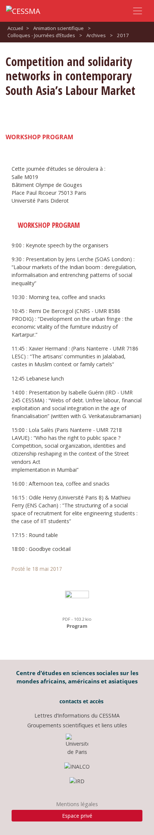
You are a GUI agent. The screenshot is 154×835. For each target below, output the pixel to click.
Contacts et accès (81, 701)
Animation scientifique (58, 28)
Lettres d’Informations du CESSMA (77, 715)
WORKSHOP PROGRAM (39, 137)
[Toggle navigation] (137, 10)
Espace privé (77, 815)
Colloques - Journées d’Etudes (41, 35)
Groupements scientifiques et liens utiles (77, 725)
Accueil (15, 28)
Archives (96, 35)
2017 (123, 35)
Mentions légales (77, 804)
